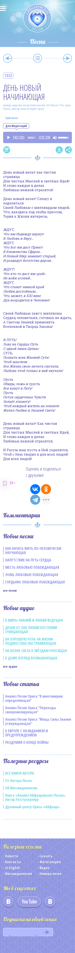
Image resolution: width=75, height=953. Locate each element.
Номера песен (50, 873)
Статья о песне (6, 149)
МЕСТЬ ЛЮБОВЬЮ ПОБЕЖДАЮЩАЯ (32, 567)
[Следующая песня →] (67, 58)
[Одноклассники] (46, 489)
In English (12, 867)
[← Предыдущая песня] (7, 58)
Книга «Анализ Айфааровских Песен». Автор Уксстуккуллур (35, 797)
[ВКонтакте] (35, 489)
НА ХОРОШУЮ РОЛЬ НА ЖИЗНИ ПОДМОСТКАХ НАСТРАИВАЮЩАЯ (30, 641)
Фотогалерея (50, 861)
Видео (45, 867)
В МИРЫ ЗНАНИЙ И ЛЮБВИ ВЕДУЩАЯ (34, 620)
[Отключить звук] (55, 138)
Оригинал (11, 118)
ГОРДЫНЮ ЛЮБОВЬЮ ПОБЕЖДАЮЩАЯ (35, 582)
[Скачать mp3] (59, 149)
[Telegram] (35, 500)
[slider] (32, 138)
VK (8, 903)
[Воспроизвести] (8, 138)
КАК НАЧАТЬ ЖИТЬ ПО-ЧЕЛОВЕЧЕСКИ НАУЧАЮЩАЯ (33, 550)
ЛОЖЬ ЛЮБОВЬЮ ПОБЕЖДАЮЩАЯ (31, 575)
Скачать (46, 856)
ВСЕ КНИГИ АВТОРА (19, 773)
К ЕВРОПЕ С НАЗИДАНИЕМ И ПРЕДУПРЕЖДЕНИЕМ (26, 733)
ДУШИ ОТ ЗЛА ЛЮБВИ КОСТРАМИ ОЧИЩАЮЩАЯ (31, 629)
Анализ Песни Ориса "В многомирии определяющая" (34, 698)
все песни (10, 590)
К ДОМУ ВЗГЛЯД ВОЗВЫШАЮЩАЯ (31, 658)
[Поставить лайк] (4, 483)
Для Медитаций (16, 126)
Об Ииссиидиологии (21, 788)
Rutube (50, 903)
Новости (11, 856)
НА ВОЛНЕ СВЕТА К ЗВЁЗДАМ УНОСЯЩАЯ (36, 650)
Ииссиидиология (18, 873)
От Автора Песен (18, 780)
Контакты (13, 861)
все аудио (10, 666)
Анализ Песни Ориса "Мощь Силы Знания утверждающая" (38, 721)
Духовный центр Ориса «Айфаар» (32, 807)
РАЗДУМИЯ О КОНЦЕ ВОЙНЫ (27, 742)
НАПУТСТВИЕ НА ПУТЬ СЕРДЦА (28, 560)
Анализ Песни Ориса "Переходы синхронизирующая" (30, 710)
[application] (37, 137)
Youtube (29, 903)
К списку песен (37, 58)
